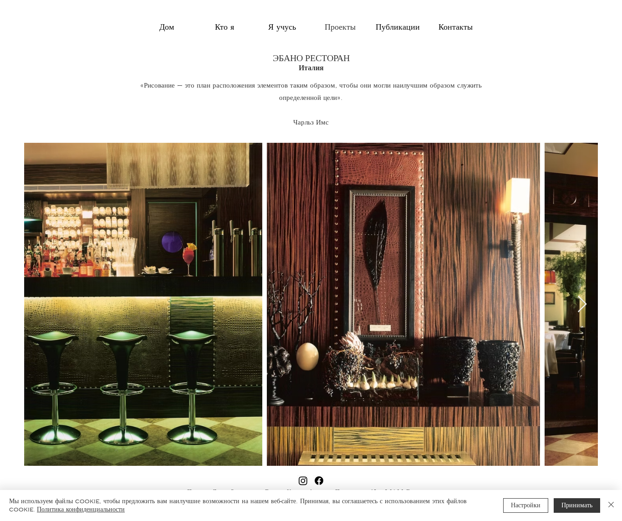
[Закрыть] (611, 505)
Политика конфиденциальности (81, 509)
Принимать (576, 505)
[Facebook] (319, 480)
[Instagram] (303, 480)
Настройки (525, 505)
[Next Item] (582, 304)
